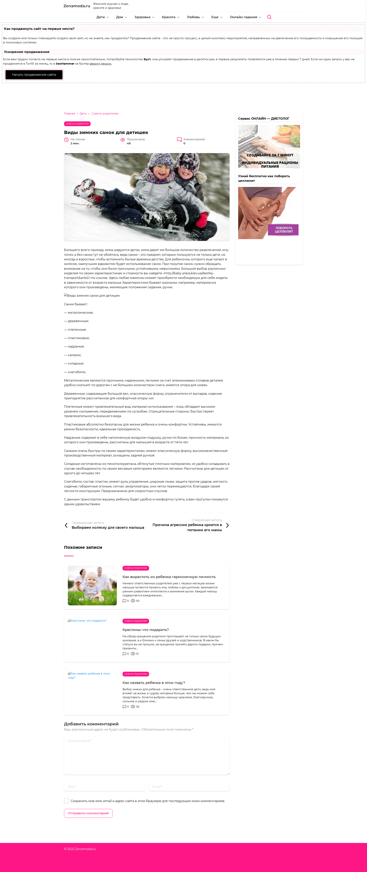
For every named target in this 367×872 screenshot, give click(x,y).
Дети (101, 17)
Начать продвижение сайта (34, 74)
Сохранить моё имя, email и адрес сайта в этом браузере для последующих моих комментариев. (148, 801)
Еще (214, 17)
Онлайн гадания (243, 17)
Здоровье (142, 17)
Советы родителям (77, 124)
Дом (119, 17)
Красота (168, 17)
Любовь (193, 17)
